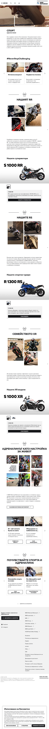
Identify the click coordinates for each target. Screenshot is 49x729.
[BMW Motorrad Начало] (42, 3)
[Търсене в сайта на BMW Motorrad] (11, 2)
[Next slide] (45, 73)
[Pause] (47, 25)
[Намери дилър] (15, 2)
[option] (9, 187)
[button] (4, 3)
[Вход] (19, 2)
